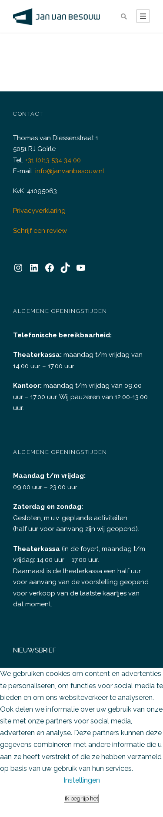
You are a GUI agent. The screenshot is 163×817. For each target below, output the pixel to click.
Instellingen (81, 780)
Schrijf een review (40, 231)
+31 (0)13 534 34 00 (53, 160)
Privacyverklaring (39, 211)
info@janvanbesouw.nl (69, 171)
